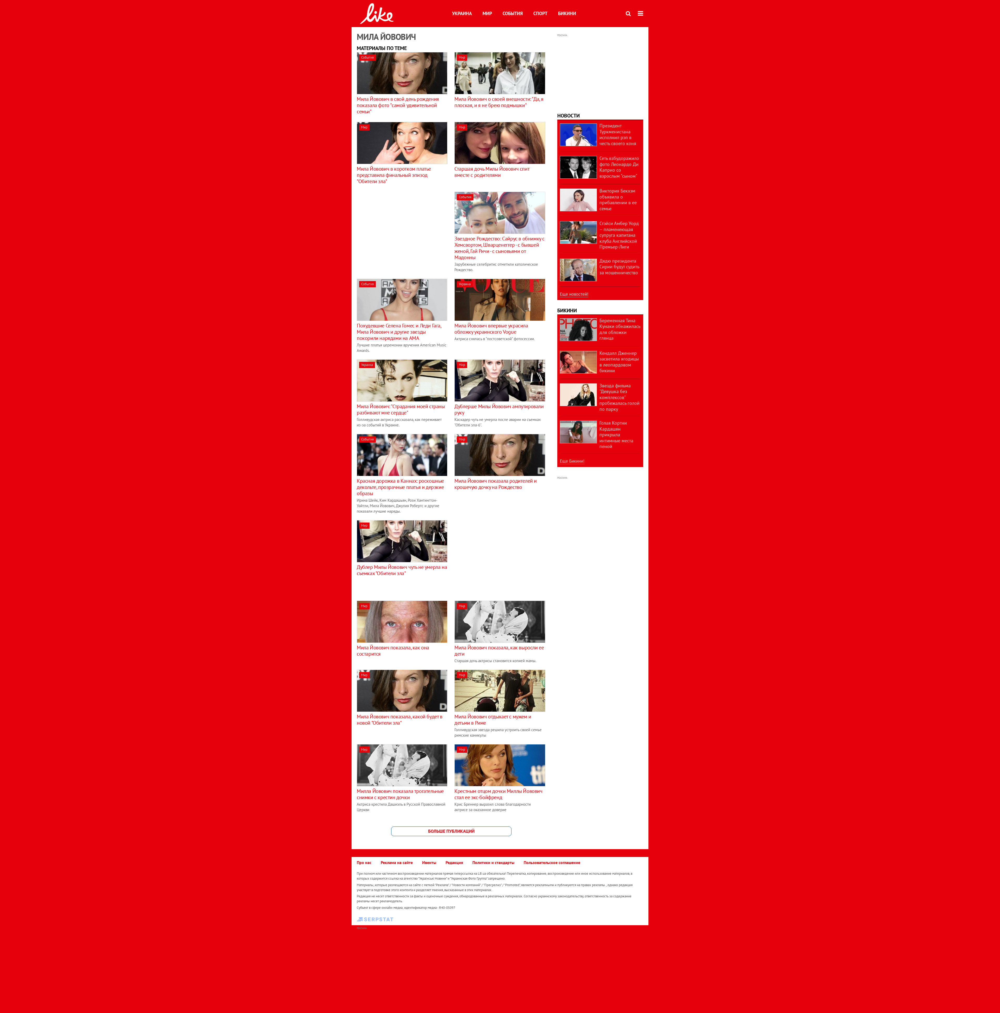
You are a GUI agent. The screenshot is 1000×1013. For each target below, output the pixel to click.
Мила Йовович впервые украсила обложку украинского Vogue (491, 328)
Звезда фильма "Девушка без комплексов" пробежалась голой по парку (619, 397)
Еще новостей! (574, 294)
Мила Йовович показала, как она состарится (393, 650)
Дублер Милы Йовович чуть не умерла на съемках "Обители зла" (402, 570)
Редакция (454, 862)
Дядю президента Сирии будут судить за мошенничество (619, 267)
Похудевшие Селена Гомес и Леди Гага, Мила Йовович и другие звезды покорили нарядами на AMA (399, 331)
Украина (462, 13)
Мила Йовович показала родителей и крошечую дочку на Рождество (495, 483)
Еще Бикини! (572, 461)
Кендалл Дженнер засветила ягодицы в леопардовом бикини (619, 362)
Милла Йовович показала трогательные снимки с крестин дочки (400, 794)
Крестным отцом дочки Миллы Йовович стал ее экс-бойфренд (498, 794)
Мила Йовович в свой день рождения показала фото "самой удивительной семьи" (398, 105)
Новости (568, 115)
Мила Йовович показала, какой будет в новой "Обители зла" (399, 719)
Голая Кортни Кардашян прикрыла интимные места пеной (616, 434)
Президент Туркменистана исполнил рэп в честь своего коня (617, 134)
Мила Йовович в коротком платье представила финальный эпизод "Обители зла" (394, 175)
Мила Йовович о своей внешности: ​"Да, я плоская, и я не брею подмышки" (498, 102)
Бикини (567, 13)
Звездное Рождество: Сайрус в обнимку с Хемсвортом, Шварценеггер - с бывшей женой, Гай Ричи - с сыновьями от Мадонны (499, 248)
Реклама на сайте (397, 862)
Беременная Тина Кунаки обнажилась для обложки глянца (619, 329)
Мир (487, 13)
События (513, 13)
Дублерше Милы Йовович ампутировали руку (498, 409)
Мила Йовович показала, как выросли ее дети (499, 650)
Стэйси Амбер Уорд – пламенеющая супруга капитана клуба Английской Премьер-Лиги (619, 235)
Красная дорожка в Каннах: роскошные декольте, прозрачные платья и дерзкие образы (400, 487)
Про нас (364, 862)
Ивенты (429, 862)
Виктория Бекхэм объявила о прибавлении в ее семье (618, 200)
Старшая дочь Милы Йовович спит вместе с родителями (491, 171)
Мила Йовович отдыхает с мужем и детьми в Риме (492, 719)
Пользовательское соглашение (552, 862)
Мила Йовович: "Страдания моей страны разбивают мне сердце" (401, 409)
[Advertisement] (400, 228)
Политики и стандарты (493, 862)
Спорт (540, 13)
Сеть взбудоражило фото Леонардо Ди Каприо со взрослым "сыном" (619, 167)
